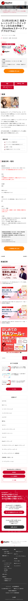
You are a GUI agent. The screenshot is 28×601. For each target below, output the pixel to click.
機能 (15, 549)
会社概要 (14, 597)
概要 (7, 83)
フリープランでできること (21, 556)
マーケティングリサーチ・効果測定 (10, 453)
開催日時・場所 (20, 83)
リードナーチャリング (7, 409)
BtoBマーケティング (7, 441)
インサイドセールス (7, 413)
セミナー (4, 425)
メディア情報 (6, 566)
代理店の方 (4, 576)
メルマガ (4, 417)
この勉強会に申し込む (14, 71)
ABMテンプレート (19, 551)
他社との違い (6, 551)
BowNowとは (4, 549)
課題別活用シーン (5, 555)
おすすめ (4, 401)
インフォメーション (8, 563)
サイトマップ (8, 586)
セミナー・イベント (8, 568)
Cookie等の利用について (6, 588)
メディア (3, 560)
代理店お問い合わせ (8, 578)
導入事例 (15, 558)
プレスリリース (7, 564)
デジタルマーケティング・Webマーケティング (13, 445)
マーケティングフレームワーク (9, 449)
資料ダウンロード (17, 563)
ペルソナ (4, 437)
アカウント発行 (17, 560)
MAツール (4, 405)
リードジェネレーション (8, 461)
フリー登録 (14, 480)
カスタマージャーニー (7, 433)
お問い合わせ (14, 527)
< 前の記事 (3, 256)
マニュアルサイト (17, 565)
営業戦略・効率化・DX (7, 457)
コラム (5, 571)
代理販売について (7, 580)
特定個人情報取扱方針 (12, 590)
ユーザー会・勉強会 (12, 35)
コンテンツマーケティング (8, 429)
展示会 (3, 421)
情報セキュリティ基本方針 (18, 588)
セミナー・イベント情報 (9, 16)
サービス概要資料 (14, 476)
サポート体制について (8, 553)
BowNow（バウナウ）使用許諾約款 (12, 592)
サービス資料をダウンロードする (14, 512)
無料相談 (14, 472)
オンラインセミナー (5, 35)
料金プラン (16, 553)
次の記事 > (25, 256)
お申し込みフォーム (7, 87)
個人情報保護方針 (16, 586)
